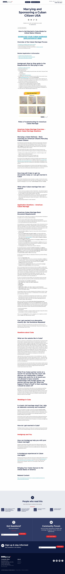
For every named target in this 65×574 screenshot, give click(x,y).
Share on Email (31, 19)
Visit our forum (51, 536)
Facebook (54, 561)
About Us (54, 1)
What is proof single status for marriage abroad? (26, 56)
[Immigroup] (7, 2)
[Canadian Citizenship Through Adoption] (51, 509)
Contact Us (59, 1)
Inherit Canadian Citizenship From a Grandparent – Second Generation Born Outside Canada (10, 510)
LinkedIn (62, 561)
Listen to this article (22, 27)
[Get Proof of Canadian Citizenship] (35, 509)
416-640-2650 (4, 566)
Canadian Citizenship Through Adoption (57, 509)
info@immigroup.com (25, 77)
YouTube (59, 561)
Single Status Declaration (26, 75)
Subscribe (22, 533)
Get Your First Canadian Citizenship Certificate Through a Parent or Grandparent (25, 510)
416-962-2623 (11, 565)
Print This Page (36, 19)
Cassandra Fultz (33, 24)
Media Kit (19, 563)
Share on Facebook (28, 19)
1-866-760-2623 (58, 2)
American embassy (29, 237)
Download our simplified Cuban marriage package (27, 44)
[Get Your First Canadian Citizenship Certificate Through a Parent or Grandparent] (19, 509)
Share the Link (33, 19)
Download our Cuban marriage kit (24, 67)
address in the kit (40, 46)
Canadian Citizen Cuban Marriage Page (25, 55)
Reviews (50, 1)
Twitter (57, 561)
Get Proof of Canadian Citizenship (41, 509)
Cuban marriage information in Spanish (25, 58)
